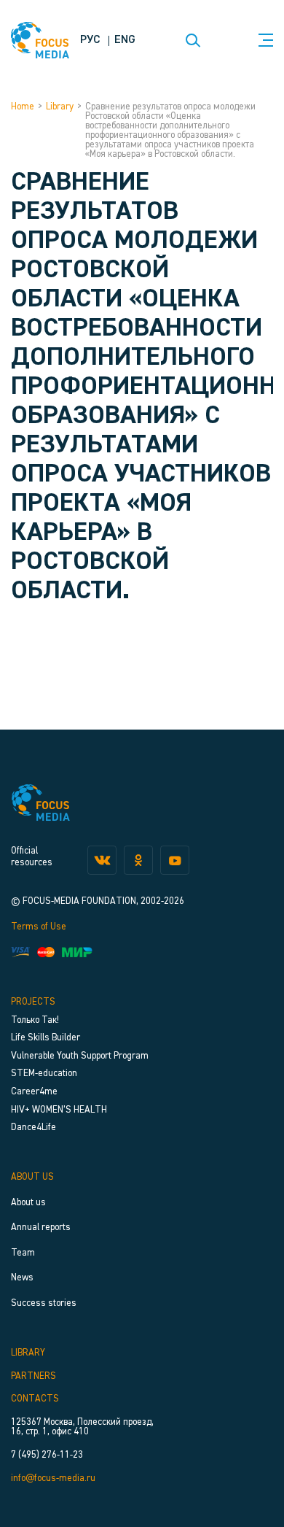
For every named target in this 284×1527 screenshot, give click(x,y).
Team (23, 1253)
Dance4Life (33, 1127)
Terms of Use (38, 927)
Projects (33, 1002)
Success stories (43, 1303)
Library (60, 107)
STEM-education (44, 1073)
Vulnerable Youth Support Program (80, 1056)
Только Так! (35, 1020)
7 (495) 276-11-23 (47, 1455)
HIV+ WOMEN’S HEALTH (59, 1110)
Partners (33, 1376)
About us (32, 1177)
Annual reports (41, 1227)
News (22, 1278)
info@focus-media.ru (53, 1478)
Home (22, 107)
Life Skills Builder (45, 1038)
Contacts (35, 1399)
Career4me (34, 1092)
